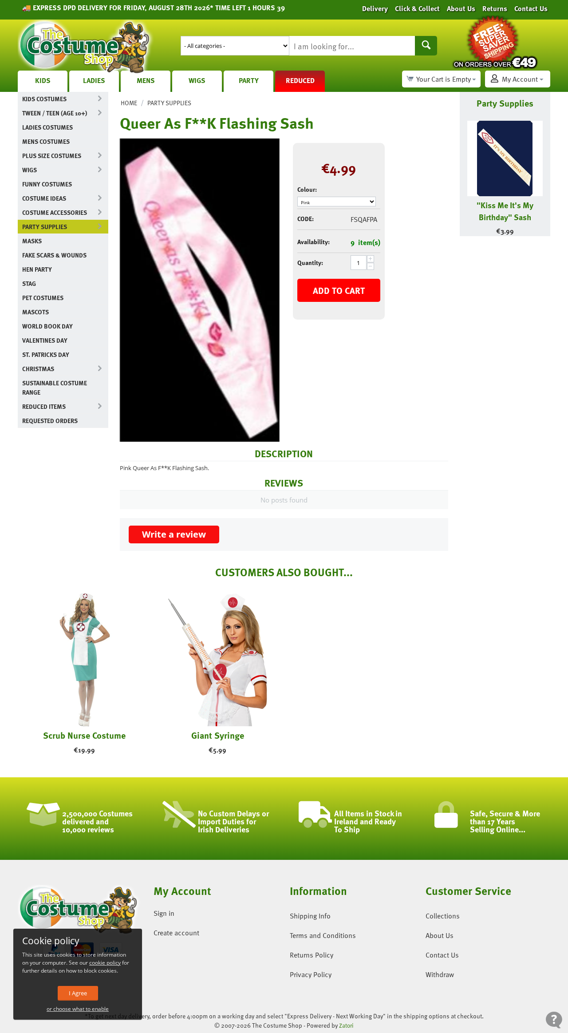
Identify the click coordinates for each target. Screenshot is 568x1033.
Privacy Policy (310, 974)
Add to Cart (339, 290)
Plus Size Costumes (51, 155)
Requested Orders (50, 420)
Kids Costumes (44, 98)
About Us (440, 935)
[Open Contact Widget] (554, 1020)
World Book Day (47, 326)
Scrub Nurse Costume (84, 735)
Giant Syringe (217, 735)
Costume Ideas (44, 198)
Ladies (94, 80)
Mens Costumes (46, 141)
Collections (443, 915)
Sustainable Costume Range (54, 387)
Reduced (300, 80)
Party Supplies (44, 226)
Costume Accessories (54, 212)
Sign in (164, 913)
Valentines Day (44, 340)
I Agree (78, 993)
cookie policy (105, 962)
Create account (176, 932)
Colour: (307, 189)
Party (249, 80)
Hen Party (37, 269)
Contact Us (442, 955)
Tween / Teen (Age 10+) (54, 113)
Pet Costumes (42, 297)
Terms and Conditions (323, 935)
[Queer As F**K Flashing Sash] (200, 290)
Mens (146, 80)
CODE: (305, 218)
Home (129, 102)
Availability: (313, 241)
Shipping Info (310, 915)
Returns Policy (311, 955)
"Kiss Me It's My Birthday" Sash (505, 211)
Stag (29, 283)
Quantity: (310, 262)
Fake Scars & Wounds (54, 255)
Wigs (197, 80)
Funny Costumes (47, 184)
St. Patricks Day (45, 354)
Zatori (346, 1025)
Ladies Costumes (47, 127)
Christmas (38, 368)
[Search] (426, 45)
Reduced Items (44, 406)
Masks (32, 240)
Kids (43, 80)
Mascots (35, 312)
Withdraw (440, 974)
